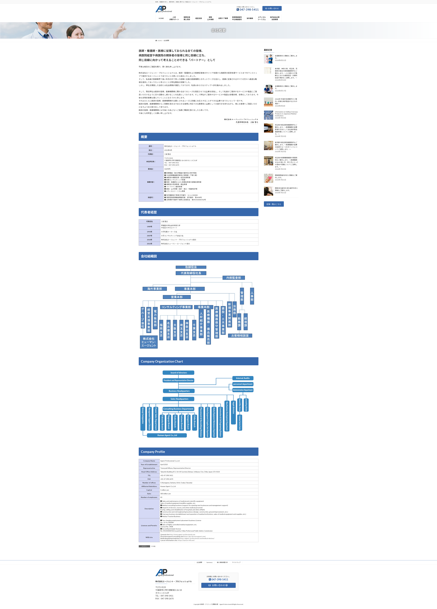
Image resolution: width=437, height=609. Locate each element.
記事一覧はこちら (274, 204)
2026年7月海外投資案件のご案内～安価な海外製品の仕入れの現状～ (286, 101)
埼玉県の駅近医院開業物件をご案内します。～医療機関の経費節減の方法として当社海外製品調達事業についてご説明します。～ (286, 129)
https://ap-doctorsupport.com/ (195, 536)
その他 (153, 546)
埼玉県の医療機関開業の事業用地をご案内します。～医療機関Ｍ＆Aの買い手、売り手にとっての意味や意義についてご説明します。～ (286, 162)
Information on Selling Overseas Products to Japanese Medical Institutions (286, 114)
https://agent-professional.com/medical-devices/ (197, 538)
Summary (209, 562)
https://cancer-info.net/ (186, 540)
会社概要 (199, 562)
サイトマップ (236, 562)
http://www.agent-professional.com (182, 534)
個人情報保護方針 (222, 562)
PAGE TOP (425, 588)
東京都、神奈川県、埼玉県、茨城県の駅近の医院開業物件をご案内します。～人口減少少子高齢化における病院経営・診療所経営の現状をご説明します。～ (286, 73)
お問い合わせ (273, 8)
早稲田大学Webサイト (169, 228)
